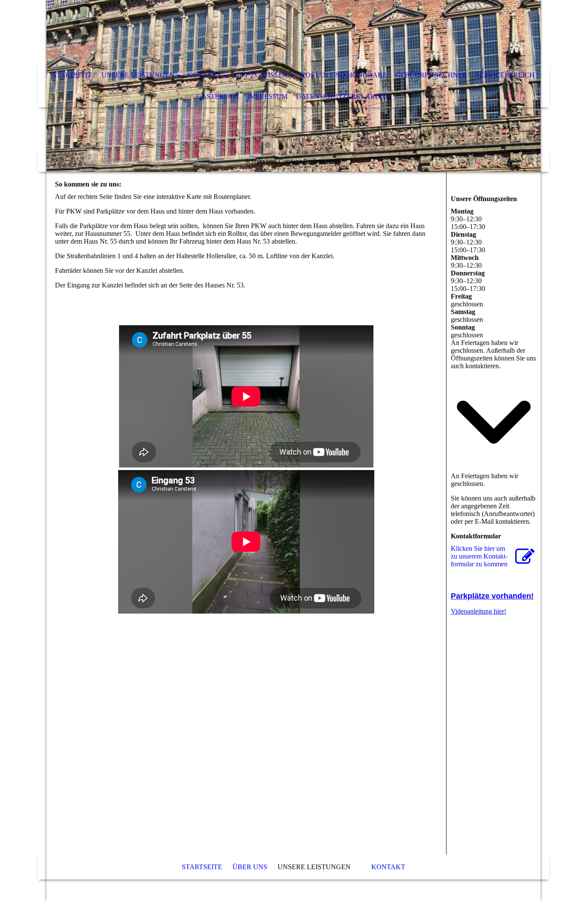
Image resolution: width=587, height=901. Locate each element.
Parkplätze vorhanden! (492, 596)
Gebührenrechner (431, 75)
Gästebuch (217, 96)
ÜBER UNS (249, 866)
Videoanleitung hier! (478, 611)
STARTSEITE (72, 75)
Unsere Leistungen (137, 75)
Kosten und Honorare (343, 75)
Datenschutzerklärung (343, 96)
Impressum (267, 96)
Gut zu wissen (260, 75)
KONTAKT (204, 75)
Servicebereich (505, 75)
